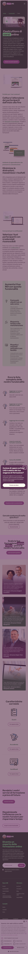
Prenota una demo (14, 485)
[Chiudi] (24, 467)
